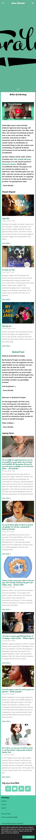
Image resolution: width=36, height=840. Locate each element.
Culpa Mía (5, 218)
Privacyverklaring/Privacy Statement (12, 823)
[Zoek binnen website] (3, 3)
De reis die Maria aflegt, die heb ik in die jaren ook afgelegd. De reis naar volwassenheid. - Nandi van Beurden (17, 527)
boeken (21, 159)
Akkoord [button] (28, 837)
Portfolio (4, 801)
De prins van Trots (8, 270)
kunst (29, 159)
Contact (3, 808)
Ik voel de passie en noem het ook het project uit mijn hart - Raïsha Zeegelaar (17, 690)
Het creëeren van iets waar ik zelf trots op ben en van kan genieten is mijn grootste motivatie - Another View (17, 750)
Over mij (3, 804)
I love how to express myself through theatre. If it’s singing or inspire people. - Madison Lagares (18, 637)
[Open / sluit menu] (33, 3)
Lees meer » (6, 243)
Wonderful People (9, 164)
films (15, 159)
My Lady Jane (6, 326)
